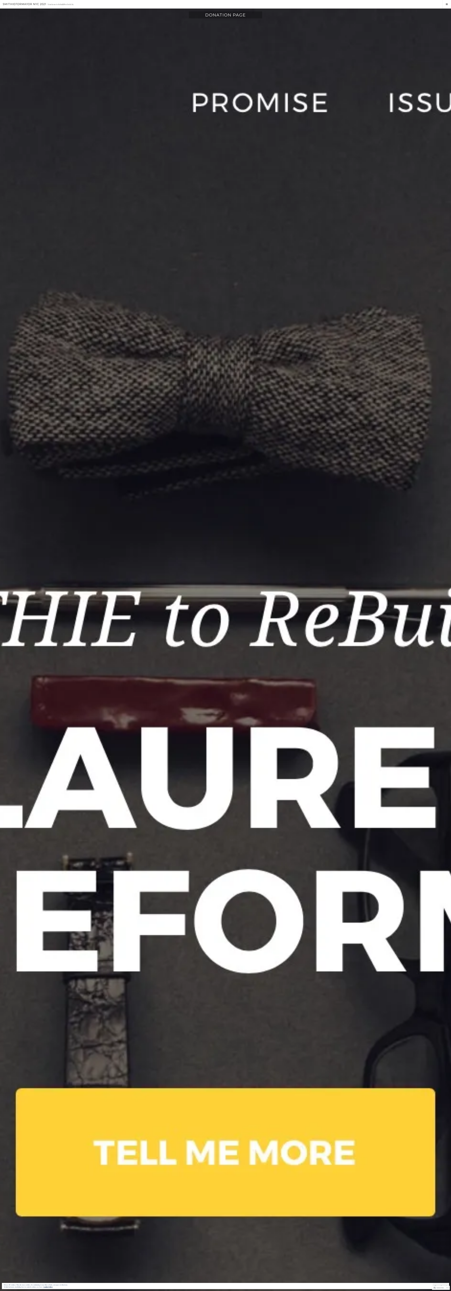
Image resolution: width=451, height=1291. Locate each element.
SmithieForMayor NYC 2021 (24, 4)
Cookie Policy (48, 1287)
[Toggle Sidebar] (446, 4)
